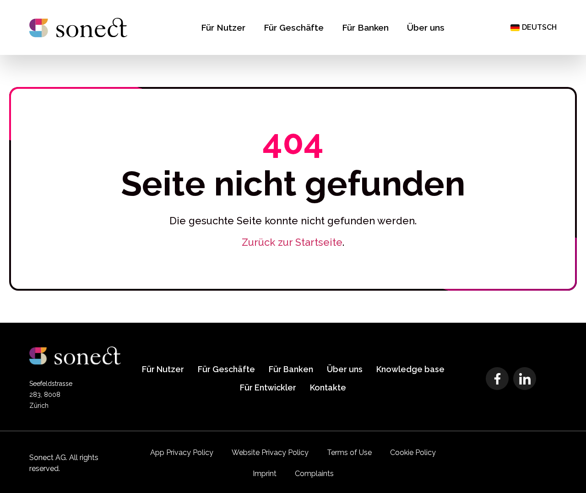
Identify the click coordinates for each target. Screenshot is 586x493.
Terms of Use (349, 452)
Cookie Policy (413, 452)
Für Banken (365, 27)
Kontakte (328, 387)
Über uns (426, 27)
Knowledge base (410, 369)
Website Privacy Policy (270, 452)
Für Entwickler (268, 387)
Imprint (265, 473)
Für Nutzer (223, 27)
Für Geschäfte (294, 27)
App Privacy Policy (181, 452)
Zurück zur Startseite (292, 242)
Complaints (314, 473)
